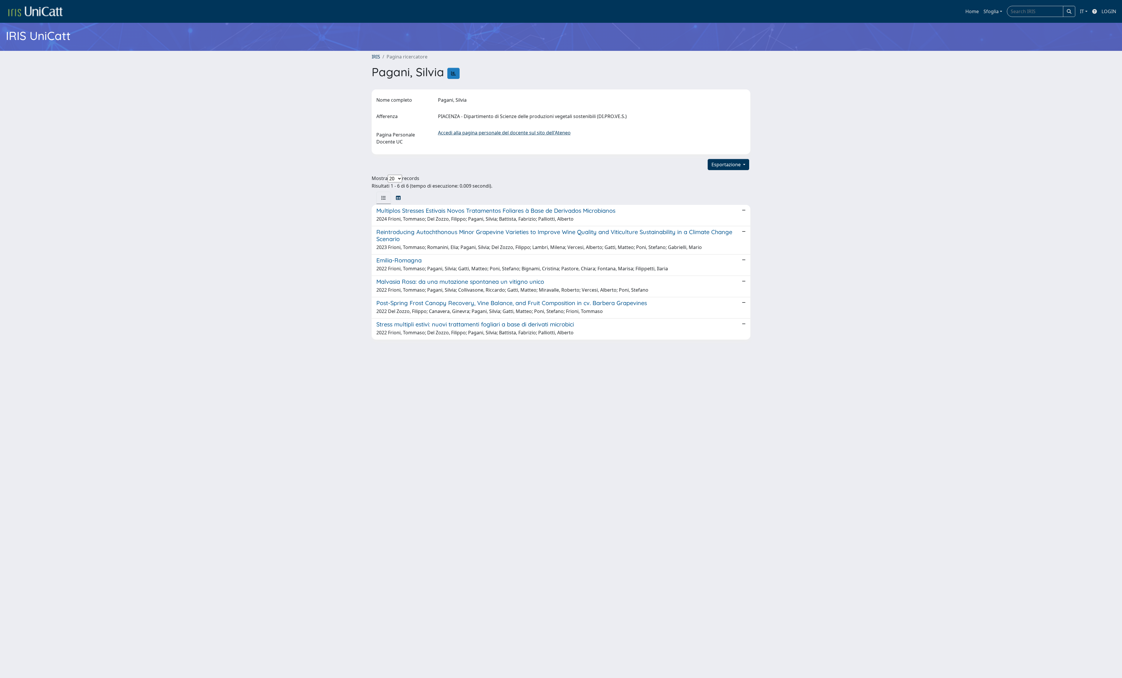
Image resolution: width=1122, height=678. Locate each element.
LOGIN (1109, 11)
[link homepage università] (35, 11)
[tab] (383, 198)
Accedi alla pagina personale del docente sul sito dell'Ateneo (504, 132)
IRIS (376, 56)
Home (972, 11)
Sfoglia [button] (991, 11)
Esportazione (726, 164)
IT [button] (1082, 11)
